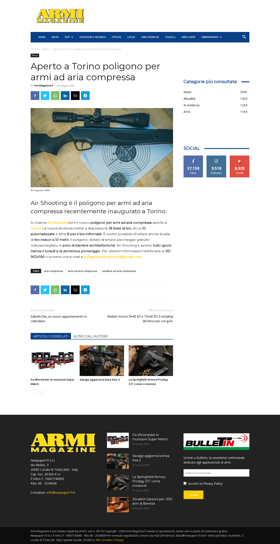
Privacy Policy (212, 483)
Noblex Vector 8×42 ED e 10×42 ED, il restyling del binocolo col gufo (140, 319)
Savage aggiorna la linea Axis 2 (100, 379)
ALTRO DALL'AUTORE (91, 336)
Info (98, 540)
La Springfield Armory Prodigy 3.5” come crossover (149, 481)
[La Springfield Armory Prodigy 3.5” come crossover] (151, 360)
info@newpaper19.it (61, 492)
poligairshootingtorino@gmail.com (112, 257)
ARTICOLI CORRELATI (50, 336)
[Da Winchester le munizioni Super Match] (53, 360)
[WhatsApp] (55, 95)
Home (34, 49)
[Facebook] (35, 95)
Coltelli (170, 37)
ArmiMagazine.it (43, 85)
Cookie (107, 540)
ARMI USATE (188, 37)
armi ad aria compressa (82, 271)
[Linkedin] (65, 95)
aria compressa (53, 271)
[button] (244, 37)
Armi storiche (150, 37)
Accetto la (194, 483)
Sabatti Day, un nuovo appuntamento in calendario (59, 319)
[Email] (75, 95)
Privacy (119, 540)
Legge (131, 37)
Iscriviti (239, 157)
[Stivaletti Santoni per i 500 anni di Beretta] (118, 504)
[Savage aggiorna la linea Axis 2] (102, 360)
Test (67, 37)
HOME (42, 37)
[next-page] (40, 392)
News (55, 37)
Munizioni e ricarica (93, 37)
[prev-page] (33, 392)
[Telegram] (85, 95)
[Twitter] (45, 95)
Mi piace (193, 157)
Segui (216, 157)
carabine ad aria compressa (119, 271)
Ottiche (116, 37)
